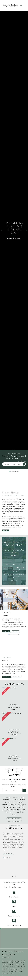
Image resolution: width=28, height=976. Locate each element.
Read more (5, 530)
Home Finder (15, 631)
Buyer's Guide (6, 631)
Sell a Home (18, 238)
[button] (10, 238)
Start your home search (14, 818)
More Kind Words (8, 853)
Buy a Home (9, 238)
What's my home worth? (14, 821)
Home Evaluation (16, 676)
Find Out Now (13, 580)
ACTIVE (19, 461)
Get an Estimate (13, 555)
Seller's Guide (6, 676)
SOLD (25, 461)
